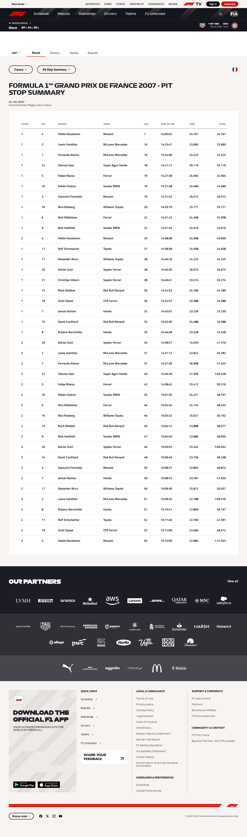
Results (64, 13)
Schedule (41, 13)
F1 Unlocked (155, 13)
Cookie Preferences (148, 791)
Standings (87, 13)
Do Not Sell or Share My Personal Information (157, 764)
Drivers (110, 13)
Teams (130, 13)
